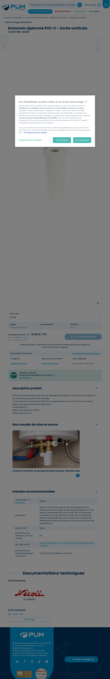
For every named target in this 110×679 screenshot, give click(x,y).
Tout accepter (82, 140)
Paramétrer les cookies (30, 140)
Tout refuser (62, 140)
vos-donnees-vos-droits (35, 132)
